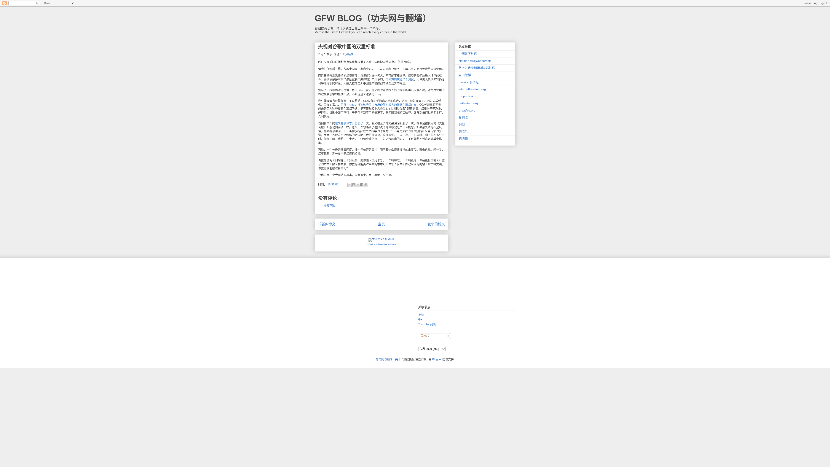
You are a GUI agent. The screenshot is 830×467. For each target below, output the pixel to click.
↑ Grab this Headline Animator (381, 244)
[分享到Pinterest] (366, 185)
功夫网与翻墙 (384, 359)
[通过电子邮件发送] (349, 185)
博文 (426, 336)
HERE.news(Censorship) (476, 60)
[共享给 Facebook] (362, 185)
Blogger (437, 359)
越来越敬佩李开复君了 (349, 123)
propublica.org (468, 96)
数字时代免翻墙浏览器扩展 (477, 68)
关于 (398, 359)
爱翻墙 (463, 117)
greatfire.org (467, 110)
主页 (381, 224)
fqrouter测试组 (469, 82)
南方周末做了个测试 (401, 79)
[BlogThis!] (353, 185)
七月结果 (348, 54)
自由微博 (465, 75)
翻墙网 (463, 138)
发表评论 (329, 205)
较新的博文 (326, 224)
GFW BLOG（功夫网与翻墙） (373, 18)
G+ (420, 319)
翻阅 (462, 124)
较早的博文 (436, 224)
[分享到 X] (358, 185)
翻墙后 (463, 131)
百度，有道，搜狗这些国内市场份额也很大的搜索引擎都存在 (379, 104)
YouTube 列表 (427, 324)
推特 (421, 314)
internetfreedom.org (472, 89)
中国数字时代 (468, 53)
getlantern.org (468, 103)
